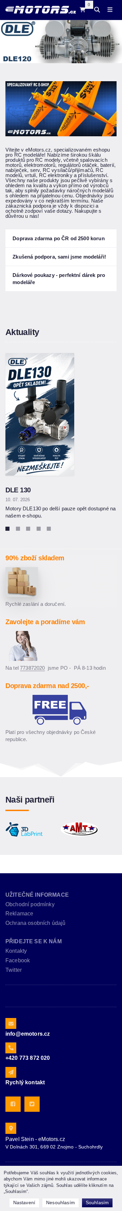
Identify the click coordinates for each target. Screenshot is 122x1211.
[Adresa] (10, 1128)
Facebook (17, 960)
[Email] (10, 1023)
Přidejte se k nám (33, 941)
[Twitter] (32, 1104)
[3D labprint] (24, 829)
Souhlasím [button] (97, 1202)
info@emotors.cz (27, 1034)
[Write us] (10, 1072)
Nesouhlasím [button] (60, 1202)
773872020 (32, 668)
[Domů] (40, 10)
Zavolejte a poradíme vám (45, 622)
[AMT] (79, 829)
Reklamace (19, 913)
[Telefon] (10, 1047)
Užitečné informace (37, 895)
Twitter (13, 970)
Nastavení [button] (24, 1202)
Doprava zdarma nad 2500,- (47, 685)
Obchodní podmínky (30, 904)
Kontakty (16, 951)
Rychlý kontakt (25, 1082)
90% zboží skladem (34, 558)
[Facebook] (13, 1104)
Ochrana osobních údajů (35, 923)
